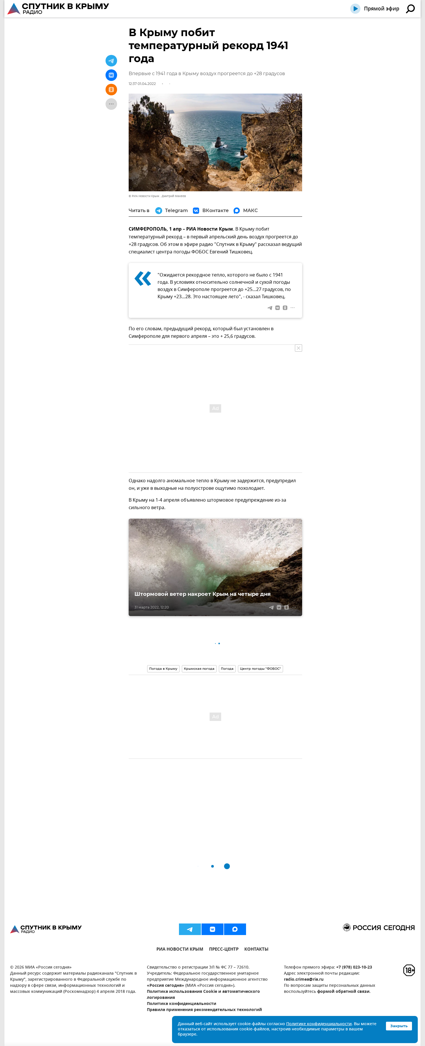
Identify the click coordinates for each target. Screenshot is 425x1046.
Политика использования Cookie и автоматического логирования (203, 994)
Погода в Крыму (163, 669)
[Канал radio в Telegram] (190, 929)
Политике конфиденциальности (319, 1024)
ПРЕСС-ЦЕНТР (224, 950)
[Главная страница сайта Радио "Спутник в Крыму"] (58, 8)
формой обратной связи (343, 991)
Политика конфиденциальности (181, 1004)
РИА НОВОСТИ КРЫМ (179, 950)
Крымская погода (199, 669)
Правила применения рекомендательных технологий (204, 1010)
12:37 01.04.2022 (142, 83)
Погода (227, 669)
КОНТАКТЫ (256, 950)
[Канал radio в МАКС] (235, 929)
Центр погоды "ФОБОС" (260, 669)
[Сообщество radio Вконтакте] (212, 929)
